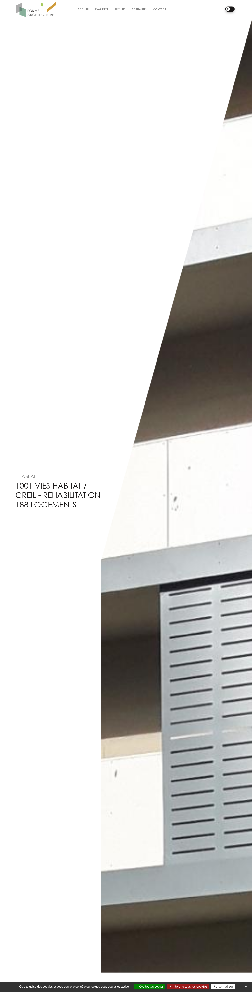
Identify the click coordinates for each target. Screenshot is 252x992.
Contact (159, 9)
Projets (120, 9)
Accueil (83, 9)
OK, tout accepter (150, 986)
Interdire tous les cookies (189, 986)
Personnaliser (223, 986)
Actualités (139, 9)
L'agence (101, 9)
